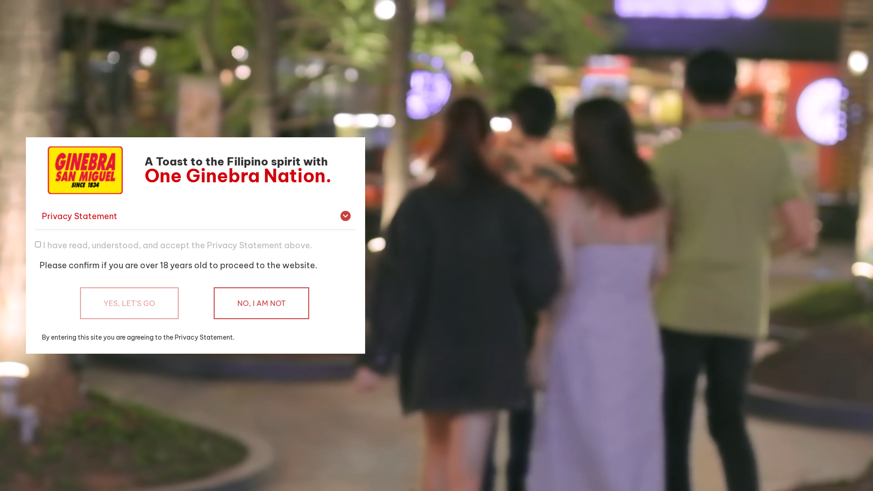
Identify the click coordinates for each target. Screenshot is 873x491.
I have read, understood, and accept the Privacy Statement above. (177, 245)
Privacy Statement (79, 216)
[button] (195, 216)
